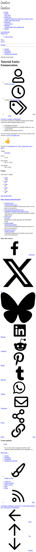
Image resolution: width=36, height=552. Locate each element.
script (9, 116)
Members (7, 25)
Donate (6, 29)
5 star (6, 177)
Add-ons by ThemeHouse (11, 507)
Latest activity (16, 20)
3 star (6, 184)
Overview (4, 119)
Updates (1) (10, 119)
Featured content (9, 19)
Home (6, 12)
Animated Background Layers (16, 211)
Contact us (7, 481)
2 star (6, 187)
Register (3, 45)
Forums (6, 14)
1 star (6, 191)
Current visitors (8, 27)
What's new (7, 17)
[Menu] (1, 5)
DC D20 (7, 218)
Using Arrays (10, 205)
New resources (25, 19)
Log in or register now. (13, 135)
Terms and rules (9, 483)
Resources (7, 22)
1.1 (5, 444)
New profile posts (19, 27)
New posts (7, 15)
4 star (6, 181)
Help (5, 486)
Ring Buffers (10, 225)
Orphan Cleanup (9, 231)
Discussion (17, 119)
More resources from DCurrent (10, 199)
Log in (3, 41)
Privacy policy (8, 485)
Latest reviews (8, 24)
